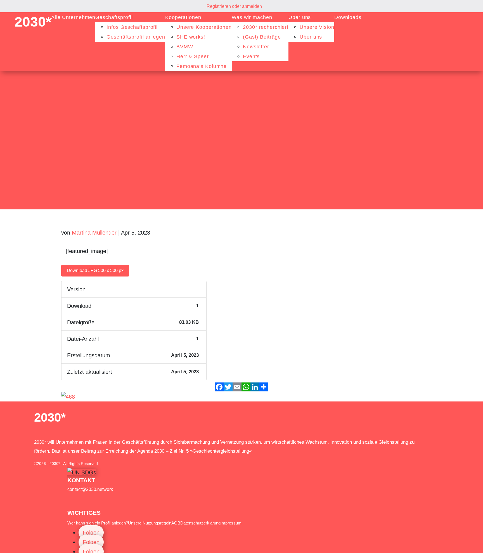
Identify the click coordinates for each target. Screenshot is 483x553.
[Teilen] (263, 386)
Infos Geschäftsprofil (132, 27)
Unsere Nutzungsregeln (149, 523)
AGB (175, 523)
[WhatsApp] (246, 386)
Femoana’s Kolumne (201, 66)
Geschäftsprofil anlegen (135, 37)
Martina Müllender (94, 233)
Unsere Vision (317, 27)
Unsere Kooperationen (204, 27)
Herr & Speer (192, 56)
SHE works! (190, 37)
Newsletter (256, 46)
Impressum (231, 523)
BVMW (184, 46)
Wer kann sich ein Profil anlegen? (97, 523)
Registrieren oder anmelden (234, 6)
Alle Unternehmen (73, 17)
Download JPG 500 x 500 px (95, 270)
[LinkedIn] (254, 386)
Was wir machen (252, 17)
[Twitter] (228, 386)
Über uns (299, 17)
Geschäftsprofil (114, 17)
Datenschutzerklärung (200, 523)
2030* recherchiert (265, 27)
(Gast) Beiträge (262, 37)
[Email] (237, 386)
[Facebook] (219, 386)
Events (251, 56)
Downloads (347, 17)
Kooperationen (183, 17)
